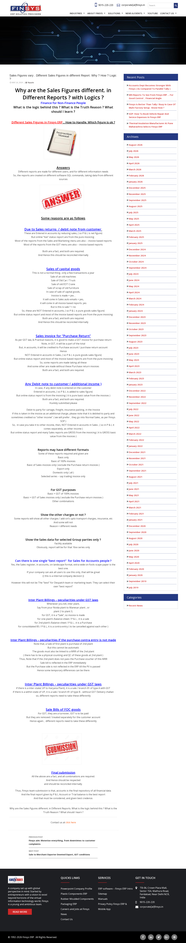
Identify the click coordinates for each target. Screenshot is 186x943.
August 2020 (135, 538)
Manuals (103, 898)
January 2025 (136, 243)
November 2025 (137, 194)
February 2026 (136, 175)
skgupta (30, 83)
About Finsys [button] (95, 13)
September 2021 (137, 470)
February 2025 (136, 237)
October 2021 (136, 464)
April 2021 (134, 501)
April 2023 (134, 366)
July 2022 (133, 409)
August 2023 (135, 341)
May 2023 (134, 359)
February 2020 (136, 568)
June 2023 (134, 353)
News (64, 914)
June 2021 (134, 489)
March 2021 (135, 507)
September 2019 (137, 581)
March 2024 (135, 298)
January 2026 (136, 181)
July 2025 (133, 212)
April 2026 (134, 163)
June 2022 (134, 415)
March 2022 (135, 433)
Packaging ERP (69, 904)
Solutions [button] (114, 13)
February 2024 (136, 304)
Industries (76, 13)
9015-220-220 (105, 5)
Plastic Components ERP (74, 893)
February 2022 (136, 439)
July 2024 (133, 273)
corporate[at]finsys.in (133, 5)
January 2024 (136, 310)
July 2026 (133, 150)
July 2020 (133, 544)
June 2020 (134, 550)
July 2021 (133, 482)
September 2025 (137, 200)
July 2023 (133, 347)
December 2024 (137, 249)
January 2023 (136, 384)
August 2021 (135, 476)
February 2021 (136, 513)
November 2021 (137, 458)
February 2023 (136, 378)
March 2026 (135, 169)
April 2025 (134, 224)
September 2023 (137, 335)
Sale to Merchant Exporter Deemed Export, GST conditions (59, 853)
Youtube (152, 13)
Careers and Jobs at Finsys (75, 909)
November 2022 (137, 396)
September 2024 (137, 267)
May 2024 (134, 286)
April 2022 (134, 427)
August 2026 (135, 144)
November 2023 (137, 323)
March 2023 (135, 372)
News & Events (134, 13)
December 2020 (137, 526)
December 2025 (137, 187)
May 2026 (134, 157)
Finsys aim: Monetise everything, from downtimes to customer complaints (62, 840)
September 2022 (137, 403)
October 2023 (136, 329)
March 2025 (135, 230)
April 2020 (134, 562)
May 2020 (134, 556)
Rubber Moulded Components (77, 898)
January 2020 (136, 575)
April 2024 (134, 292)
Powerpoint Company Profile (76, 888)
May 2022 (134, 421)
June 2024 (134, 280)
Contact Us (167, 13)
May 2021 (134, 495)
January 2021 (136, 519)
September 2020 (137, 532)
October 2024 (136, 261)
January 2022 (136, 446)
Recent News (136, 605)
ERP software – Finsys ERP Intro (115, 888)
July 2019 (133, 587)
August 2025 (135, 206)
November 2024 (137, 255)
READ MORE (20, 911)
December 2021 (137, 452)
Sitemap (102, 893)
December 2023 (137, 316)
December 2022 (137, 390)
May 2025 (134, 218)
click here (71, 822)
